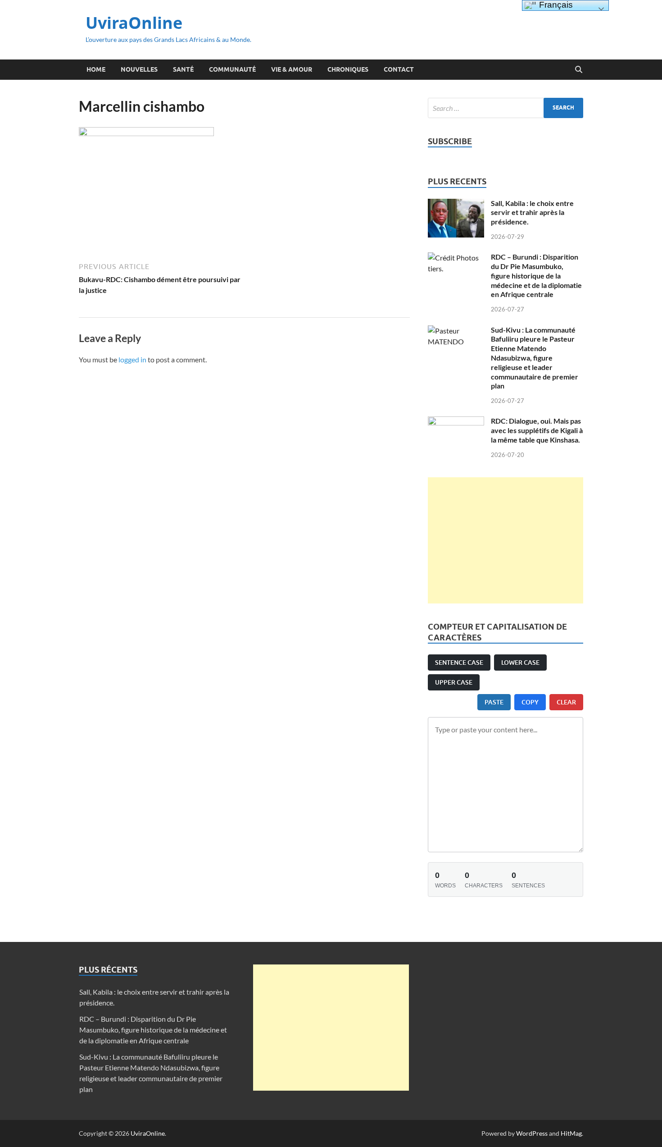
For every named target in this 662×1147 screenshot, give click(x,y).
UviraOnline (134, 23)
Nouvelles (139, 69)
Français (555, 4)
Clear (566, 702)
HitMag (571, 1133)
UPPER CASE (453, 682)
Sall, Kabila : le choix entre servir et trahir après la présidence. (532, 212)
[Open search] (578, 69)
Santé (183, 69)
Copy (530, 702)
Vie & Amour (291, 69)
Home (95, 69)
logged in (132, 359)
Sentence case (459, 662)
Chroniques (347, 69)
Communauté (232, 69)
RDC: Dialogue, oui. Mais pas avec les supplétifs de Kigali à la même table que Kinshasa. (537, 430)
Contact (399, 69)
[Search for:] (505, 108)
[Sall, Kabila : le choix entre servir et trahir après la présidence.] (456, 204)
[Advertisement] (505, 540)
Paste (494, 702)
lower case (520, 662)
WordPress (532, 1133)
